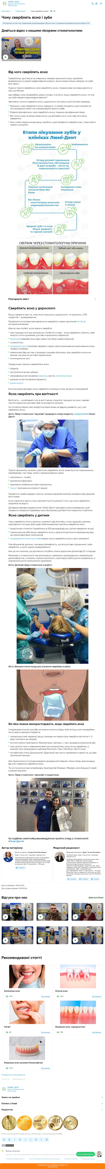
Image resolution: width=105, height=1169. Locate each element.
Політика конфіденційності (15, 1159)
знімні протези (63, 376)
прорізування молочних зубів (25, 538)
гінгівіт (80, 321)
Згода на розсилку (70, 1159)
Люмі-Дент (6, 11)
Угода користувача (88, 1159)
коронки (42, 376)
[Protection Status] (52, 1145)
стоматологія (81, 414)
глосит (13, 488)
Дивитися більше (96, 897)
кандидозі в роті (18, 346)
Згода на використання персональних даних (44, 1159)
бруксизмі (15, 339)
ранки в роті (16, 383)
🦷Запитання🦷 (20, 11)
